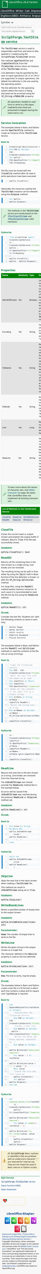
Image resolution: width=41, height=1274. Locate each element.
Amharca (25, 15)
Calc (27, 11)
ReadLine (17, 517)
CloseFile (6, 517)
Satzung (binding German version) (16, 1239)
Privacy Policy (28, 1234)
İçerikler (5, 22)
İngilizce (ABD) (9, 15)
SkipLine (17, 519)
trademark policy (9, 1266)
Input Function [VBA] (11, 1185)
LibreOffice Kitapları (20, 1213)
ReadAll (5, 519)
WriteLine (27, 519)
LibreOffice (7, 11)
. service (18, 1181)
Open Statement (8, 1189)
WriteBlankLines (31, 517)
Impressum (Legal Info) (11, 1234)
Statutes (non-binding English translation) (19, 1236)
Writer (20, 11)
